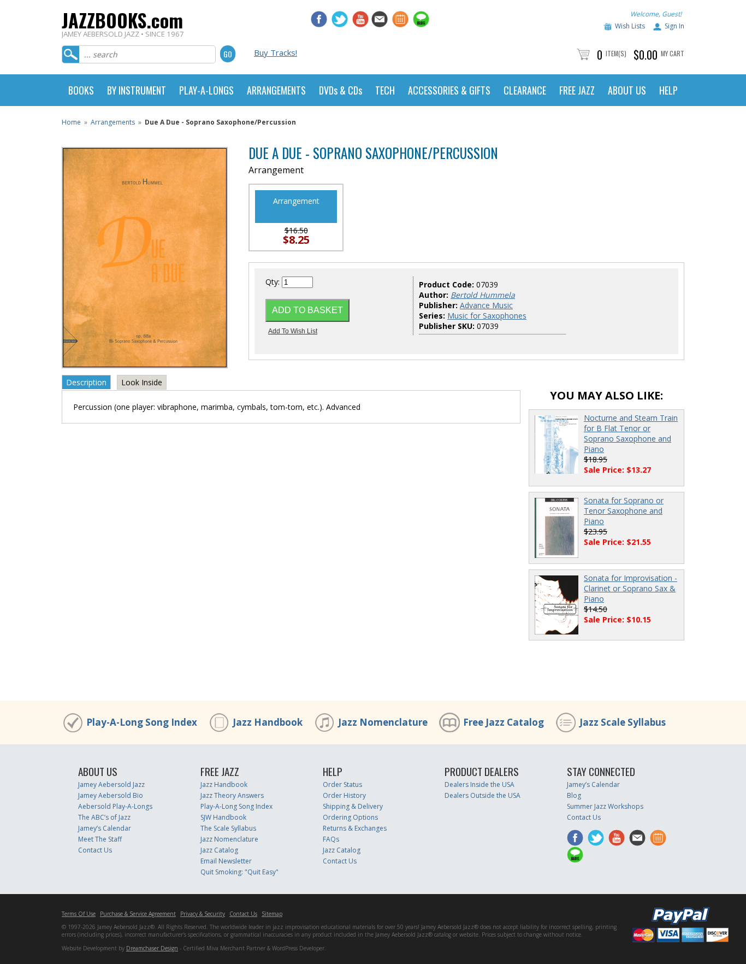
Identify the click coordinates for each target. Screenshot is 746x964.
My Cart (672, 53)
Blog (574, 795)
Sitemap (272, 914)
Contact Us (95, 850)
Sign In (674, 26)
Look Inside (141, 382)
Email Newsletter (226, 861)
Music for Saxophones (486, 315)
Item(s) (616, 53)
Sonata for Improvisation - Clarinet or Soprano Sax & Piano (630, 588)
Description (86, 382)
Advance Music (486, 305)
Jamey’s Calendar (104, 828)
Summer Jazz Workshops (605, 806)
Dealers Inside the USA (479, 784)
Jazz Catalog (219, 850)
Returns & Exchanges (355, 828)
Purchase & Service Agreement (138, 914)
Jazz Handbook (268, 722)
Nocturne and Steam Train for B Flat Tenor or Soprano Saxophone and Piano (631, 433)
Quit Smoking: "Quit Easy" (239, 872)
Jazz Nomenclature (383, 722)
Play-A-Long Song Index (141, 722)
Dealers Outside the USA (482, 795)
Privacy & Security (202, 914)
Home (71, 122)
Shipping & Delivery (353, 806)
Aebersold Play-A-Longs (115, 806)
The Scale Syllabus (228, 828)
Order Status (342, 784)
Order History (344, 795)
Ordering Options (350, 817)
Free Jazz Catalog (503, 722)
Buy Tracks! (275, 52)
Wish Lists (630, 26)
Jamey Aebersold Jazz (111, 784)
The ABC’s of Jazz (104, 817)
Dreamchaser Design (152, 948)
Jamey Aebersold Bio (110, 795)
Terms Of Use (79, 914)
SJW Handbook (223, 817)
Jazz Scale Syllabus (622, 722)
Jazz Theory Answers (232, 795)
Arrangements (113, 122)
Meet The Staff (100, 839)
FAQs (331, 839)
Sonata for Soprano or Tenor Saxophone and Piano (624, 510)
